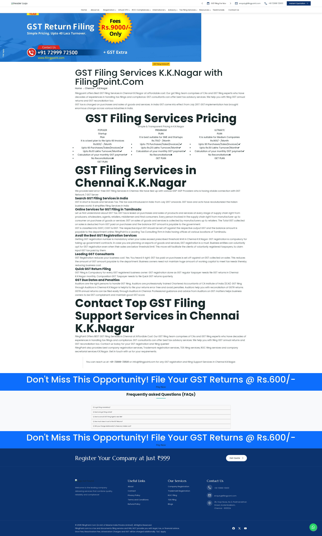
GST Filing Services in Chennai (122, 190)
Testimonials (218, 10)
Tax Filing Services (187, 10)
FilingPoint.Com (89, 525)
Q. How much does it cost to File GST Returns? (108, 421)
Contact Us (233, 10)
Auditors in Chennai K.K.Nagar (101, 287)
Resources (204, 10)
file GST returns (217, 272)
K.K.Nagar (156, 183)
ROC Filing (172, 495)
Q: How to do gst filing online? (102, 412)
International (158, 10)
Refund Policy (134, 504)
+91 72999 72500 (276, 3)
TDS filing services (190, 347)
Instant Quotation (297, 3)
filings (123, 96)
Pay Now (161, 387)
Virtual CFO (123, 10)
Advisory (172, 10)
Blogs (170, 504)
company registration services (125, 347)
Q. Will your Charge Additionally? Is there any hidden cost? (112, 426)
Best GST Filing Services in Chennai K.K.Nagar (118, 93)
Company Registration (178, 486)
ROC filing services (211, 347)
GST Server (92, 194)
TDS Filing (172, 499)
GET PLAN (102, 161)
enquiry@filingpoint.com (250, 3)
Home (84, 10)
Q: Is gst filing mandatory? (101, 407)
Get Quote (235, 458)
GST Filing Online (160, 64)
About (131, 486)
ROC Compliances (140, 10)
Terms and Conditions (138, 499)
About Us (95, 10)
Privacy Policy (134, 495)
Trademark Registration (179, 491)
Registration (108, 10)
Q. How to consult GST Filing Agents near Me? (107, 417)
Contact (132, 491)
